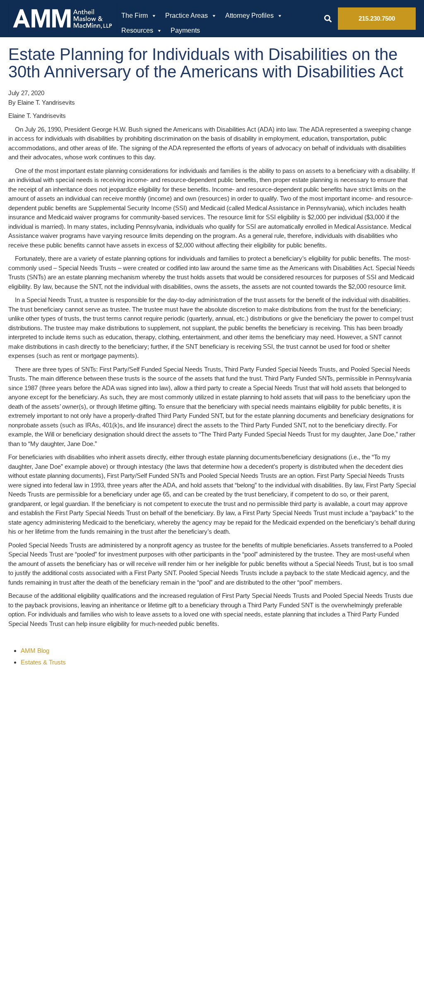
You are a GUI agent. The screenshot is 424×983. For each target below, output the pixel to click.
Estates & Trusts (43, 662)
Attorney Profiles (249, 15)
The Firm (134, 15)
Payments (185, 30)
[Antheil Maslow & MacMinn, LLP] (62, 18)
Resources (137, 30)
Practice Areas (186, 15)
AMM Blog (35, 650)
